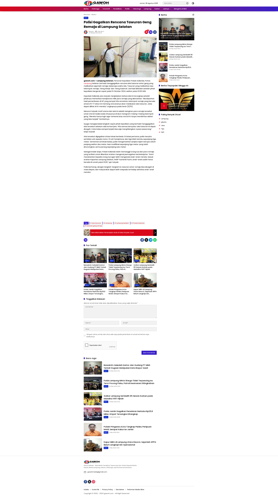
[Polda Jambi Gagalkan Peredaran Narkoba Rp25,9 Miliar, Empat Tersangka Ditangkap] (95, 280)
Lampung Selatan (122, 223)
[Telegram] (150, 240)
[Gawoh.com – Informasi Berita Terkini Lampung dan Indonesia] (96, 3)
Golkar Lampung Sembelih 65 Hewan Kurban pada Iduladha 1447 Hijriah (144, 267)
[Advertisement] (120, 198)
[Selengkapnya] (193, 15)
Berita (86, 18)
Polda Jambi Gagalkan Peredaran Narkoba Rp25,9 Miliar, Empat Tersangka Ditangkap (94, 291)
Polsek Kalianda (138, 223)
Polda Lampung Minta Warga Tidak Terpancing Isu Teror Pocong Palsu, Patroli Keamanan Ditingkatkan (120, 267)
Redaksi (91, 31)
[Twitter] (146, 240)
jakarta (163, 122)
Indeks (86, 489)
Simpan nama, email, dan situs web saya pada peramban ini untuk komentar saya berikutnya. (118, 335)
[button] (187, 3)
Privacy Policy (107, 489)
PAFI (162, 132)
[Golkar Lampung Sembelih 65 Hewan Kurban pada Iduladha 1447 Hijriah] (145, 255)
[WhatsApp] (155, 240)
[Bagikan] (155, 32)
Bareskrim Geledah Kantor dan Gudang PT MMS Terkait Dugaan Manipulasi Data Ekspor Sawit (95, 267)
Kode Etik (95, 489)
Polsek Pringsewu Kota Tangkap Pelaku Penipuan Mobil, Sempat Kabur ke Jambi (119, 291)
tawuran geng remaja (94, 226)
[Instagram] (93, 481)
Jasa (163, 125)
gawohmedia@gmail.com (97, 472)
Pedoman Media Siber (135, 489)
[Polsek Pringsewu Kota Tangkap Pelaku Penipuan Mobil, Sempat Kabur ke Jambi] (120, 280)
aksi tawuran (96, 223)
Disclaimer (120, 489)
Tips (162, 129)
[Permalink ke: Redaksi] (86, 32)
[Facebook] (142, 240)
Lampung (88, 83)
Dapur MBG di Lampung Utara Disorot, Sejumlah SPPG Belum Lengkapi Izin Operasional (145, 291)
